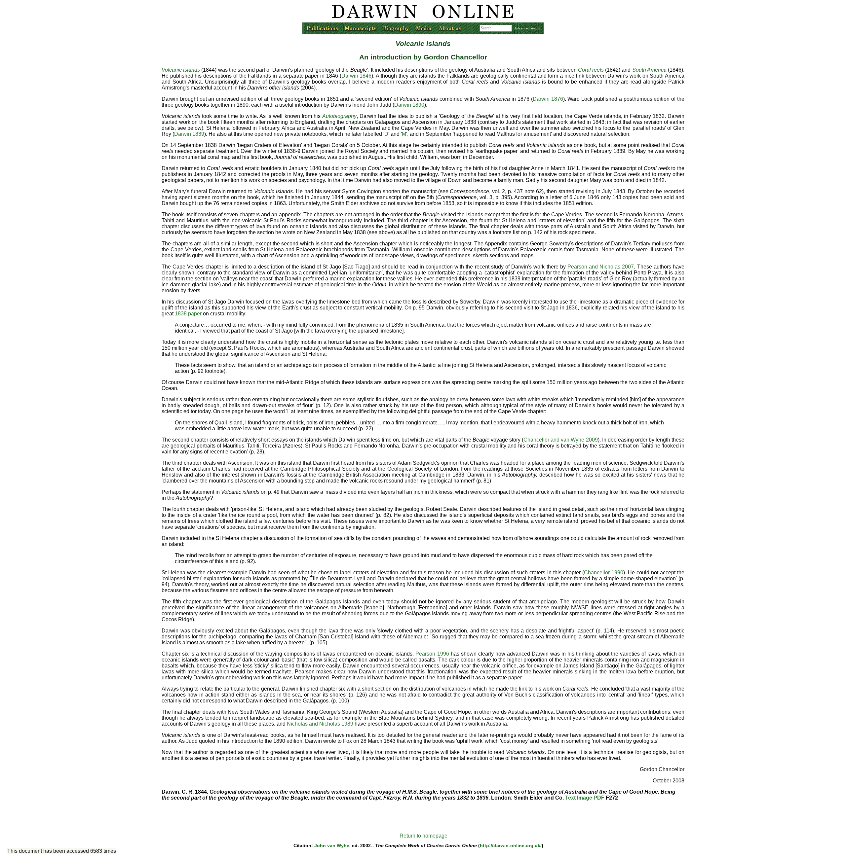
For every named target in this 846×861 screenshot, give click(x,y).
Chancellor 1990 (603, 572)
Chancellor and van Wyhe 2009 (560, 440)
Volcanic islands (181, 70)
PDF (599, 798)
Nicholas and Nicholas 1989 (320, 724)
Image (584, 798)
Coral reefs (591, 70)
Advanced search (527, 28)
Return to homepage (423, 836)
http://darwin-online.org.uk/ (511, 845)
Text (570, 798)
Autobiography (339, 116)
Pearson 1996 (432, 654)
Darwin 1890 (409, 105)
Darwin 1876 (548, 99)
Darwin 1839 (189, 134)
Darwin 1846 (356, 76)
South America (649, 70)
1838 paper (188, 313)
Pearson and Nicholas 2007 (600, 266)
